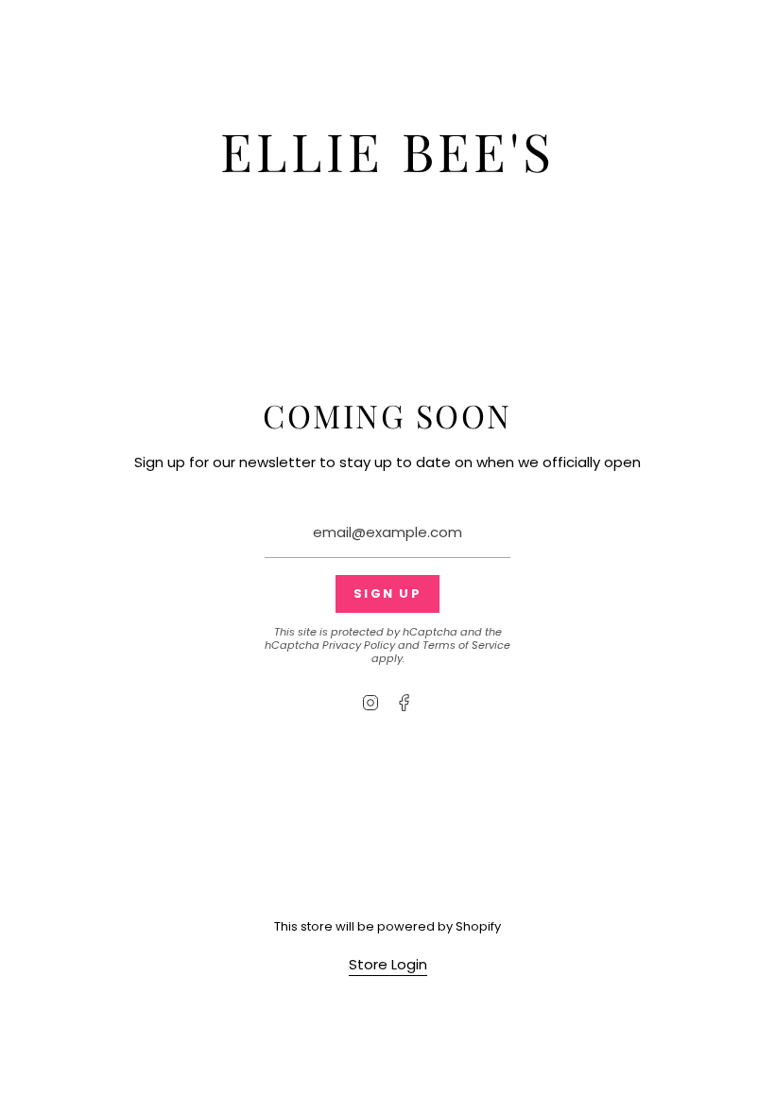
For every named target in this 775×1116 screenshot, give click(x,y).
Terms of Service (466, 645)
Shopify (478, 926)
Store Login (388, 964)
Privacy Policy (358, 645)
